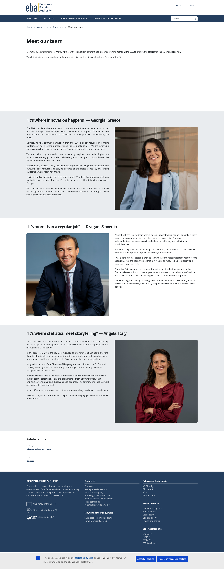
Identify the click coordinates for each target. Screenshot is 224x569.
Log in (191, 5)
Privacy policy (149, 511)
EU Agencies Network (43, 510)
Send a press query (94, 492)
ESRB (145, 540)
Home (29, 27)
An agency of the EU (43, 503)
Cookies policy (149, 517)
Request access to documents (99, 498)
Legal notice (148, 514)
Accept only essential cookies (172, 559)
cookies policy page (84, 558)
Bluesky (149, 486)
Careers (57, 27)
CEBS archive (149, 543)
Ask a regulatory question (97, 495)
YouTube (150, 495)
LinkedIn (150, 489)
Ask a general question (96, 489)
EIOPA (146, 533)
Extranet (179, 5)
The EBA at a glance (152, 508)
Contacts (89, 486)
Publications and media (107, 18)
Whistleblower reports (95, 504)
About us (31, 18)
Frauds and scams (151, 520)
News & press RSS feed (96, 520)
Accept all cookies (145, 559)
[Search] (195, 18)
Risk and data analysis (74, 18)
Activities (49, 18)
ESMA (145, 537)
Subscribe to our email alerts (99, 517)
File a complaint (92, 501)
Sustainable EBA (46, 516)
